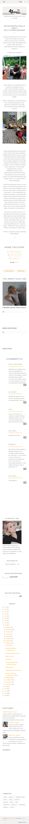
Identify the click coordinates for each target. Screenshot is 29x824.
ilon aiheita (16, 799)
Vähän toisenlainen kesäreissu (13, 670)
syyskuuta (8, 634)
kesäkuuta (8, 640)
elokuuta (8, 636)
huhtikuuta (8, 677)
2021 (5, 614)
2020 (5, 616)
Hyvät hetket (7, 348)
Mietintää (5, 802)
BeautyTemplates (10, 818)
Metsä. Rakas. (9, 645)
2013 (5, 691)
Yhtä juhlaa (8, 659)
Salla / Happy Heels (15, 364)
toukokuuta (8, 643)
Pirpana (5, 797)
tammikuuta (9, 684)
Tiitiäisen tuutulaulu (14, 722)
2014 (5, 689)
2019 (5, 618)
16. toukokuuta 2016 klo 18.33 (15, 366)
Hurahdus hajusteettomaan (12, 653)
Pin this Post (15, 258)
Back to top (22, 822)
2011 (5, 695)
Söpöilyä (12, 807)
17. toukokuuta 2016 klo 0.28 (15, 432)
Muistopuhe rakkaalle (14, 735)
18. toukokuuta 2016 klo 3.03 (15, 477)
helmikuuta (8, 682)
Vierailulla (5, 807)
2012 (5, 693)
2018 (5, 620)
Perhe (16, 802)
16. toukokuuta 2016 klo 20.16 (16, 411)
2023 (5, 611)
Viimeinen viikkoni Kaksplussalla (14, 307)
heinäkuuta (8, 638)
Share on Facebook (15, 251)
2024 (5, 609)
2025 (5, 607)
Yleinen (16, 262)
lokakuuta (8, 631)
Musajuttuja (14, 804)
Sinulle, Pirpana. (9, 656)
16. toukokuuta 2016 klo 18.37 (15, 393)
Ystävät (11, 802)
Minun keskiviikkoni (10, 328)
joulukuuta (8, 627)
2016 (5, 625)
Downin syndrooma (20, 797)
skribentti (12, 444)
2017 (5, 623)
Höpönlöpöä (6, 804)
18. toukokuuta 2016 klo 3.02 (15, 446)
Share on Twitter (15, 254)
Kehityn (5, 799)
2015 (5, 686)
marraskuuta (9, 629)
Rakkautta (11, 797)
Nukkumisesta (22, 804)
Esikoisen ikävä (9, 667)
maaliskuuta (9, 680)
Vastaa (25, 402)
